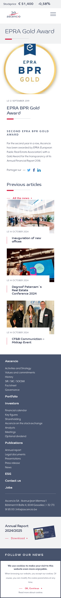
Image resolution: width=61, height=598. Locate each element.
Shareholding (13, 419)
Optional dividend (15, 436)
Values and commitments (20, 372)
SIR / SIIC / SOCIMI (15, 381)
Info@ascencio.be (26, 509)
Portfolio (11, 396)
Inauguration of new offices (26, 240)
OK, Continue (32, 588)
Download (18, 538)
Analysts (10, 427)
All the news (21, 198)
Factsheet (10, 385)
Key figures (11, 414)
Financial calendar (16, 410)
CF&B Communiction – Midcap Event (28, 341)
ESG (8, 474)
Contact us (13, 481)
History (9, 376)
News (8, 467)
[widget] (53, 14)
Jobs (8, 487)
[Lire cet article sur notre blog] (30, 216)
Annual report (13, 450)
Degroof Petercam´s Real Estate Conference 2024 (27, 290)
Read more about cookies (30, 592)
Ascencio (13, 14)
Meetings (10, 432)
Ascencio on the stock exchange (23, 423)
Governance (12, 389)
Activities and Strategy (18, 368)
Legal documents (15, 454)
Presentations (13, 458)
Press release (12, 463)
